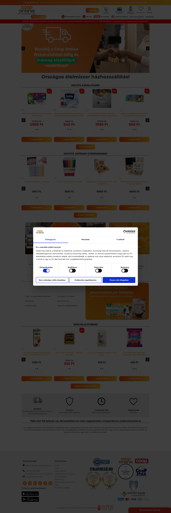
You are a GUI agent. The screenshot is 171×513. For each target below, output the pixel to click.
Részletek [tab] (86, 239)
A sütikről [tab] (120, 239)
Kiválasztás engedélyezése (85, 280)
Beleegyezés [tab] (50, 239)
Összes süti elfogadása (119, 280)
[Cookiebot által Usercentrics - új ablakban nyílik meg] (125, 232)
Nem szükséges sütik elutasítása (52, 280)
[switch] (72, 271)
